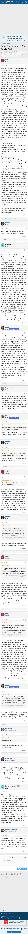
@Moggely (9, 640)
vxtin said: (4, 526)
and (10, 218)
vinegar (15, 56)
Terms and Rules (13, 916)
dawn (25, 52)
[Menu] (2, 2)
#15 (26, 792)
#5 (26, 393)
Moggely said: (5, 623)
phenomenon (4, 56)
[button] (2, 857)
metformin (14, 54)
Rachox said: (5, 565)
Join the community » (16, 924)
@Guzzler (23, 432)
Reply (25, 215)
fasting (3, 54)
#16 (26, 835)
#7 (26, 447)
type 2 (10, 56)
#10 (26, 562)
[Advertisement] (14, 19)
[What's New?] (22, 1)
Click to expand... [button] (14, 538)
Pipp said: (4, 451)
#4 (26, 333)
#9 (26, 522)
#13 (26, 734)
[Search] (26, 1)
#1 (26, 65)
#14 (26, 764)
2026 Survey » (21, 40)
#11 (26, 619)
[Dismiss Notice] (25, 36)
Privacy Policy (5, 918)
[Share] (24, 66)
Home (15, 918)
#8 (26, 477)
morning (21, 54)
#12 (26, 691)
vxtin (3, 52)
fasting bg (8, 54)
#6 (26, 421)
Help (11, 918)
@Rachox (9, 583)
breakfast (20, 52)
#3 (26, 250)
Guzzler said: (5, 425)
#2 (26, 228)
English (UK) (6, 913)
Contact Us (4, 916)
